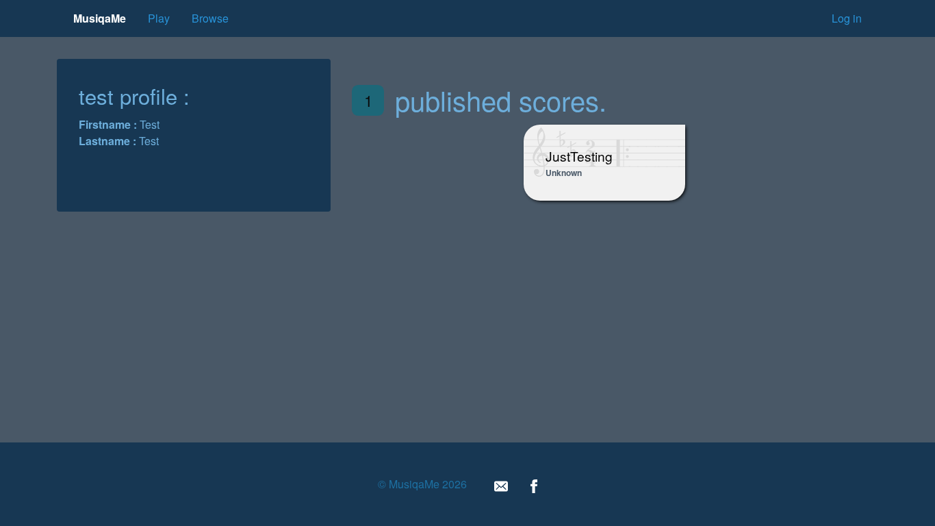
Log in (847, 18)
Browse (210, 18)
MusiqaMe (99, 18)
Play (159, 18)
